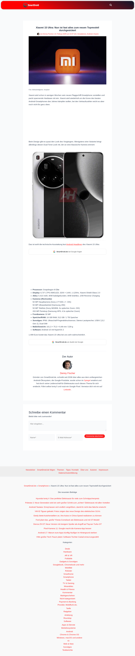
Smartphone (82, 34)
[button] (111, 5)
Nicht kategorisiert (67, 599)
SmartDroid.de (30, 486)
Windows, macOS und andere (69, 638)
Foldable (68, 558)
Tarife (68, 608)
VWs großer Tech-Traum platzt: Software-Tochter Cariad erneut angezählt (67, 537)
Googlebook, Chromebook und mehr (68, 565)
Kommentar (67, 592)
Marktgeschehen (67, 596)
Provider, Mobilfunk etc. (67, 605)
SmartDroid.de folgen (46, 470)
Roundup (67, 618)
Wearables (68, 586)
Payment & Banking (67, 602)
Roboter (68, 571)
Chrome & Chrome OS (69, 635)
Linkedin (67, 390)
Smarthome (68, 574)
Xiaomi (96, 34)
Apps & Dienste (68, 625)
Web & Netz (68, 644)
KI (68, 641)
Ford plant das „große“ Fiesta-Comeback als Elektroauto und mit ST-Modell (67, 520)
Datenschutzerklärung (68, 473)
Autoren (93, 470)
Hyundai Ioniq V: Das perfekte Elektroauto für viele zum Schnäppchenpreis (67, 498)
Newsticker (30, 470)
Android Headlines (74, 244)
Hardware (67, 552)
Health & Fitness (67, 589)
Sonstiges (67, 647)
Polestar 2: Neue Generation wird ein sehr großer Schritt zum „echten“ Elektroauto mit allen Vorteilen (67, 503)
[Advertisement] (67, 123)
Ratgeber (67, 611)
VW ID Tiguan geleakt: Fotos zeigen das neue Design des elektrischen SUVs (67, 511)
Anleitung (69, 615)
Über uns (84, 470)
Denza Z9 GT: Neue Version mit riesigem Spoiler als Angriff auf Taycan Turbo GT (67, 524)
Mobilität (68, 568)
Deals (67, 549)
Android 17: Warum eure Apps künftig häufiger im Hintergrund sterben (67, 533)
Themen (60, 470)
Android (89, 34)
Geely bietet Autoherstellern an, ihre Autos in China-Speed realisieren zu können (68, 516)
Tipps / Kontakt (72, 470)
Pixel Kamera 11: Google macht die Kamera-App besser (67, 528)
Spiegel (87, 380)
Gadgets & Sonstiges (68, 562)
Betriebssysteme (68, 628)
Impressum (103, 470)
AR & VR (68, 555)
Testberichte (67, 650)
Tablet (68, 580)
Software (67, 621)
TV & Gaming (68, 583)
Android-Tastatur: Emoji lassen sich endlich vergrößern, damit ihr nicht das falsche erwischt (67, 507)
